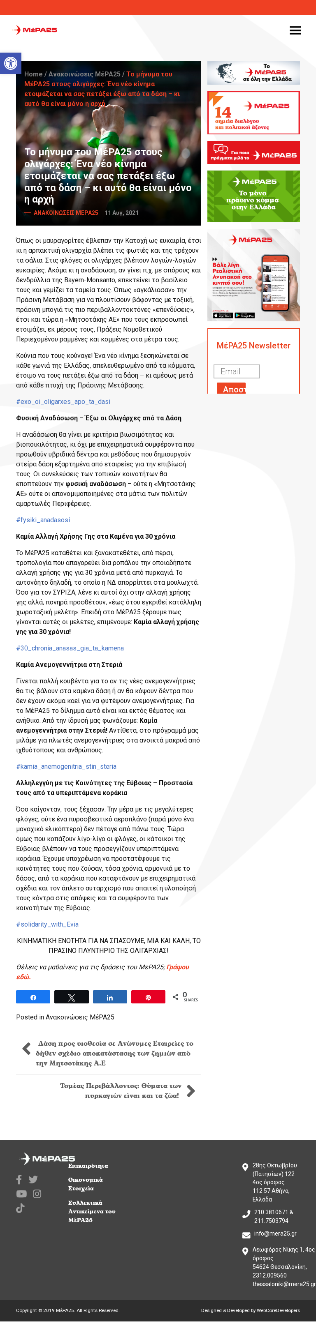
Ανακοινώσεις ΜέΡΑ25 (85, 74)
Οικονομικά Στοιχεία (85, 1184)
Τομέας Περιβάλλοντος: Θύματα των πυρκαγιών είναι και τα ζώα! (120, 1091)
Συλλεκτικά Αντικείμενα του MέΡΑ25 (92, 1211)
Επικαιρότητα (88, 1166)
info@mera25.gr (275, 1233)
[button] (10, 63)
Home (33, 74)
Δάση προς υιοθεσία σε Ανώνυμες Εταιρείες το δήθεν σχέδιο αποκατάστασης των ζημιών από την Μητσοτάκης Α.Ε (114, 1053)
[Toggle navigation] (295, 30)
